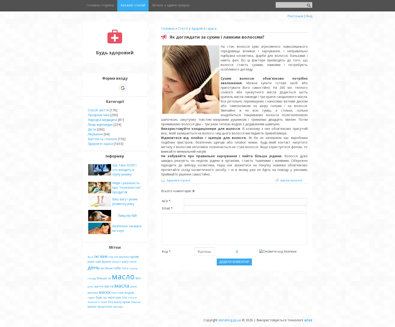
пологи (132, 297)
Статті (183, 28)
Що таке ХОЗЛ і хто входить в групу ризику (124, 169)
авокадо (118, 306)
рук (118, 297)
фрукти (106, 262)
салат (104, 302)
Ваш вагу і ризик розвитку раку (125, 201)
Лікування (95, 134)
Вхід (309, 16)
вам (104, 256)
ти (109, 278)
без (110, 302)
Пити (114, 292)
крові (135, 256)
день (94, 267)
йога (90, 257)
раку (125, 261)
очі (116, 257)
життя (98, 286)
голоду (92, 278)
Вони (109, 268)
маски (92, 306)
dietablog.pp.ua (230, 320)
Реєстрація (295, 16)
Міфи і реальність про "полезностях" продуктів (126, 187)
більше (102, 278)
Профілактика (98, 115)
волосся (296, 180)
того (125, 268)
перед (133, 268)
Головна (167, 28)
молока (93, 293)
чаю (121, 293)
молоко (124, 257)
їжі (96, 256)
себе (117, 268)
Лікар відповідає (100, 124)
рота (90, 286)
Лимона (136, 302)
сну (111, 257)
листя (108, 286)
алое (133, 286)
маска (104, 292)
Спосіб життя (98, 110)
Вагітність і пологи (102, 139)
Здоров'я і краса (203, 28)
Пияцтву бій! (127, 215)
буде (99, 297)
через (111, 297)
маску (118, 302)
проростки (104, 307)
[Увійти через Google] (122, 88)
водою (129, 292)
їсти (124, 297)
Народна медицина (102, 120)
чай (98, 261)
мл (102, 268)
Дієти (92, 129)
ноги (133, 261)
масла (284, 180)
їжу (105, 297)
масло (123, 276)
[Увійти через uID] (107, 88)
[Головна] (114, 42)
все (138, 278)
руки (91, 261)
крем (126, 302)
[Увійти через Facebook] (114, 88)
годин (91, 297)
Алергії (116, 261)
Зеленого (94, 302)
